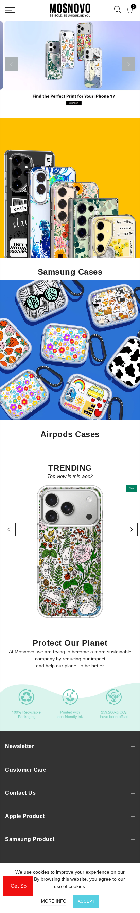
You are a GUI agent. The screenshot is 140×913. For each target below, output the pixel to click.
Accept (86, 901)
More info (53, 901)
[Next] (128, 64)
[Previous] (11, 64)
